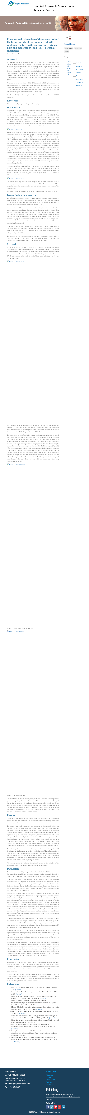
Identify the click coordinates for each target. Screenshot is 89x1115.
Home (36, 6)
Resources (37, 11)
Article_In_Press (69, 48)
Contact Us (50, 11)
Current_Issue (78, 48)
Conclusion (79, 82)
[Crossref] (18, 990)
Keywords (79, 66)
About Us (43, 6)
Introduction (79, 69)
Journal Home (69, 44)
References (79, 86)
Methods (78, 73)
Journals (51, 6)
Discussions (79, 79)
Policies (71, 6)
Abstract (78, 63)
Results (78, 76)
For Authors (59, 6)
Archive (67, 51)
